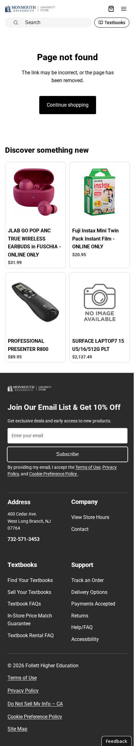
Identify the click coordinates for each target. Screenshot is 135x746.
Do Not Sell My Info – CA (35, 704)
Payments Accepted (92, 604)
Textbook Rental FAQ (31, 635)
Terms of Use (87, 467)
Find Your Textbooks (30, 580)
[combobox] (55, 22)
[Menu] (120, 9)
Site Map (17, 729)
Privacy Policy (23, 691)
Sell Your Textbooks (29, 592)
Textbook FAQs (24, 604)
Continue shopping (66, 105)
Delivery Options (88, 592)
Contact (78, 529)
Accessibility (83, 639)
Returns (78, 616)
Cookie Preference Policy (53, 473)
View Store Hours (89, 517)
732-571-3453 (24, 539)
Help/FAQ (80, 627)
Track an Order (86, 580)
